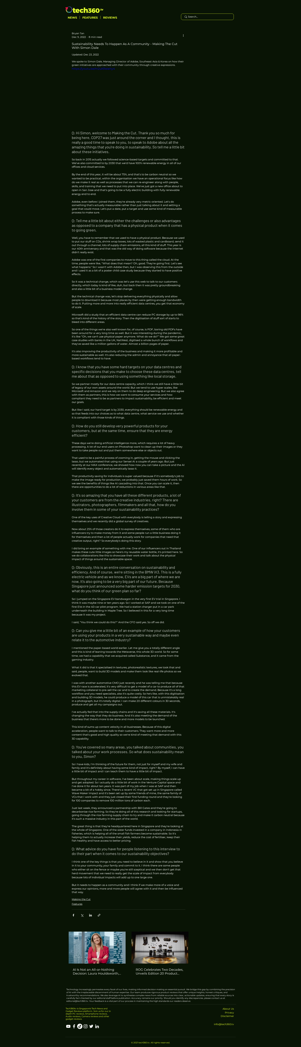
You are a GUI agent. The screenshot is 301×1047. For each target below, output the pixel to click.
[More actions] (183, 35)
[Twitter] (91, 1026)
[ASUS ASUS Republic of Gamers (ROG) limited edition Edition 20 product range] (160, 948)
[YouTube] (68, 1026)
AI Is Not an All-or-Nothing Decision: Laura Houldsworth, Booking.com (96, 971)
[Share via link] (99, 915)
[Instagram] (85, 1026)
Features (77, 904)
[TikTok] (79, 1026)
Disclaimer (227, 1016)
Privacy (229, 1012)
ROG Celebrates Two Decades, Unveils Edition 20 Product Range (159, 971)
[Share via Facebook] (73, 915)
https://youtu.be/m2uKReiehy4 (93, 68)
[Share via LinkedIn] (90, 915)
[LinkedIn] (97, 1026)
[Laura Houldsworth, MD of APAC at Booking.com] (97, 948)
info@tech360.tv (224, 1024)
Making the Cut (81, 899)
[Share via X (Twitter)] (82, 915)
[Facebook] (74, 1026)
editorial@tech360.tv (77, 1001)
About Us (228, 1008)
